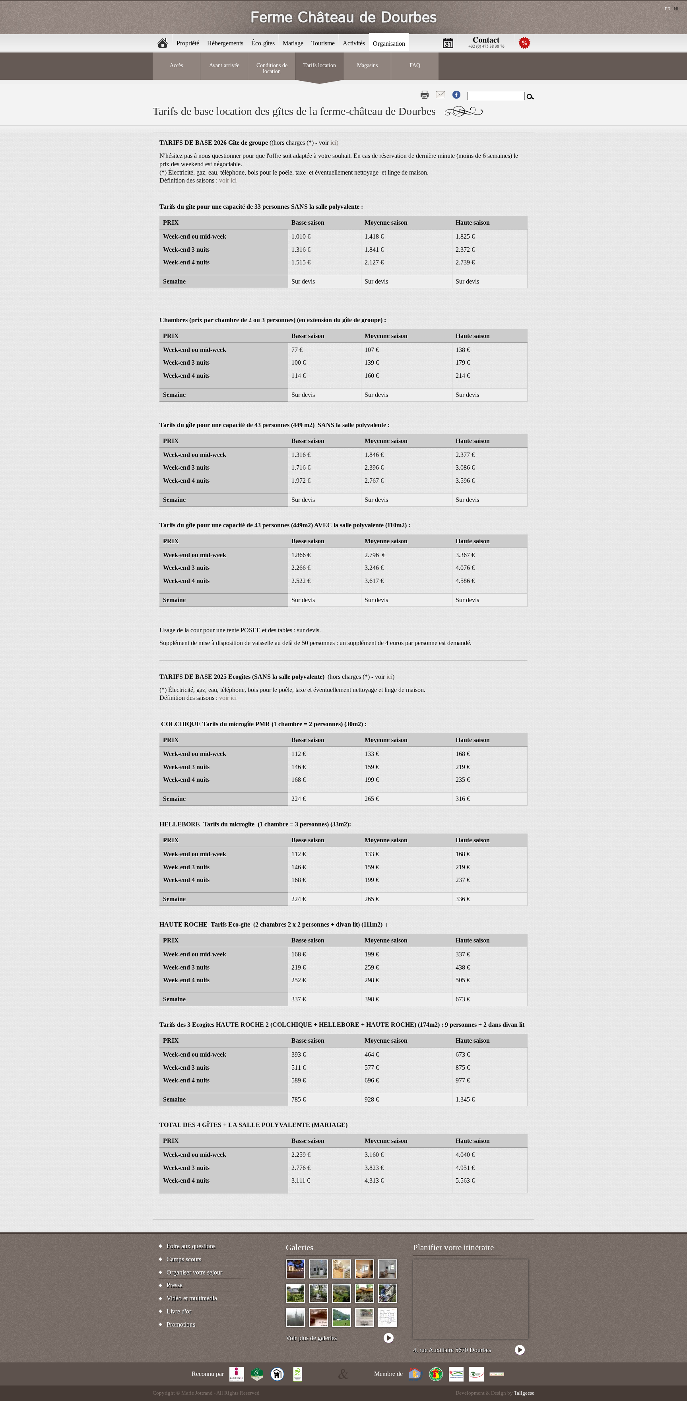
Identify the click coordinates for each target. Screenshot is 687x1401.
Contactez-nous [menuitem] (486, 42)
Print (424, 94)
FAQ (414, 65)
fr (668, 8)
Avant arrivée (224, 65)
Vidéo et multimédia (192, 1298)
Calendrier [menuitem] (448, 42)
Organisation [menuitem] (389, 43)
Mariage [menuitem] (293, 43)
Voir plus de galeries (311, 1338)
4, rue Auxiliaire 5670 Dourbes (452, 1350)
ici (389, 676)
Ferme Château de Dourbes (343, 17)
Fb (456, 94)
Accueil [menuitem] (163, 42)
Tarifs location (319, 65)
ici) (334, 142)
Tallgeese (524, 1393)
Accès (176, 65)
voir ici (228, 180)
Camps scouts (184, 1259)
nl (676, 8)
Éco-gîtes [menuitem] (263, 43)
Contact (440, 94)
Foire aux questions (191, 1246)
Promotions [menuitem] (524, 42)
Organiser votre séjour (194, 1272)
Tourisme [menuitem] (323, 43)
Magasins (367, 65)
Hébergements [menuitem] (225, 43)
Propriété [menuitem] (188, 43)
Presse (174, 1285)
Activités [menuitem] (354, 43)
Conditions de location (271, 68)
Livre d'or (179, 1311)
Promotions (181, 1324)
